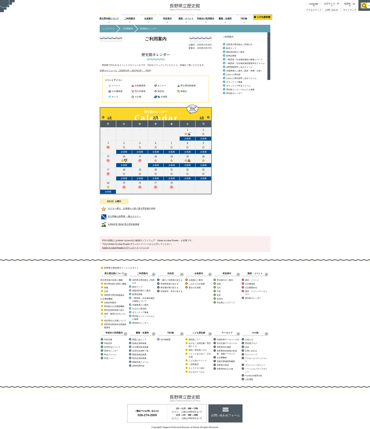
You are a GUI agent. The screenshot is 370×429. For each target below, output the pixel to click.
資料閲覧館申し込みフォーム (239, 67)
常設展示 (167, 18)
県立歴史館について (109, 18)
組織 (106, 287)
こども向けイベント (198, 360)
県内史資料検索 (139, 358)
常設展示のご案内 (225, 280)
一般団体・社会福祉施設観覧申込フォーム (245, 63)
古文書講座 (250, 284)
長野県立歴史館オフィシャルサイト (121, 268)
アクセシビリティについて (256, 359)
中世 (219, 291)
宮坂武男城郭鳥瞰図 (226, 361)
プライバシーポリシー (255, 365)
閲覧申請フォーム (140, 362)
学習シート (109, 358)
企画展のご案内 (196, 280)
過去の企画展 (195, 287)
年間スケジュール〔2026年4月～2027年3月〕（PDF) (125, 70)
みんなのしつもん (197, 372)
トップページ (108, 28)
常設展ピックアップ (226, 302)
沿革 (106, 291)
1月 (109, 117)
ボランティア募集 (234, 82)
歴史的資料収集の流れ (114, 310)
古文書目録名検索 (140, 347)
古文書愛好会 (251, 287)
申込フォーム (110, 354)
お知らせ (249, 339)
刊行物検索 (165, 339)
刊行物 (244, 18)
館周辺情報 (231, 56)
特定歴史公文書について (115, 320)
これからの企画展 (197, 284)
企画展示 (148, 18)
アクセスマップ (313, 10)
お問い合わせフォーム (225, 415)
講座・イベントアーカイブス (256, 292)
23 (203, 174)
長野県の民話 (223, 365)
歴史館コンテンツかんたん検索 (240, 89)
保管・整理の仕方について (115, 315)
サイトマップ (349, 10)
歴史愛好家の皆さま (169, 287)
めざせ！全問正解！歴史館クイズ (200, 344)
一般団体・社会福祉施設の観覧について (244, 59)
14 (171, 160)
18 (124, 174)
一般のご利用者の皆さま (171, 280)
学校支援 (108, 339)
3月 (202, 117)
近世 (219, 295)
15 (187, 160)
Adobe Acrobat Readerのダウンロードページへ (124, 248)
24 (108, 187)
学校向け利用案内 (205, 18)
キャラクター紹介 (197, 368)
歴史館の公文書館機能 (114, 306)
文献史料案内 (110, 302)
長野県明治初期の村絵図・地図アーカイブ (227, 352)
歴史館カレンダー (234, 93)
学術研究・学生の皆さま (171, 291)
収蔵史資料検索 (139, 343)
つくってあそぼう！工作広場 (200, 355)
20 (155, 174)
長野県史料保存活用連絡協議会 (115, 326)
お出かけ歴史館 (233, 74)
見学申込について (112, 347)
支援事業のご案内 (140, 305)
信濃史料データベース (227, 339)
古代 (219, 287)
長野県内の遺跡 (224, 347)
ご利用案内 (129, 18)
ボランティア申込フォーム (238, 86)
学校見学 (108, 343)
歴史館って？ (195, 339)
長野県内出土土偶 (225, 369)
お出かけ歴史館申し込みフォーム (241, 78)
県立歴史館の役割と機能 (115, 284)
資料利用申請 (138, 366)
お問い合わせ (331, 10)
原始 (219, 284)
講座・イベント (186, 18)
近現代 (220, 299)
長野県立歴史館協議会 (114, 295)
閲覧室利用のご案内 (235, 52)
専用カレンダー (111, 351)
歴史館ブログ (251, 343)
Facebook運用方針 (253, 375)
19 (140, 174)
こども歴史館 (262, 18)
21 (171, 174)
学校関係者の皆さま (169, 284)
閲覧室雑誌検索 (139, 354)
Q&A (247, 347)
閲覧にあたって (139, 339)
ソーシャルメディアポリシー (256, 370)
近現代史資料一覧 (140, 351)
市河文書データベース (227, 343)
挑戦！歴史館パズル (198, 350)
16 (203, 160)
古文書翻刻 (222, 357)
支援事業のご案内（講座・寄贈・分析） (244, 71)
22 (187, 174)
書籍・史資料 (225, 18)
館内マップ (231, 48)
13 (155, 160)
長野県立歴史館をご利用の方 (239, 44)
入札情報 (249, 379)
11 (124, 160)
